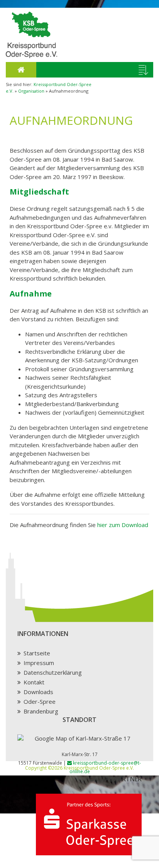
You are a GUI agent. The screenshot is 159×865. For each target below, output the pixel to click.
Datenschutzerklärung (53, 672)
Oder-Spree (40, 701)
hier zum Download (122, 525)
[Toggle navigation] (143, 70)
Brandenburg (41, 711)
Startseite (37, 653)
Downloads (38, 692)
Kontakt (34, 682)
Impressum (39, 663)
